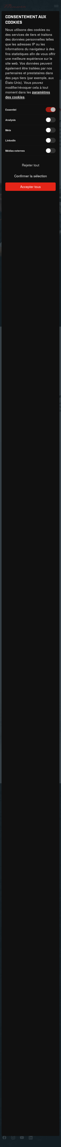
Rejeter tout (30, 165)
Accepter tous (30, 186)
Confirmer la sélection (30, 175)
